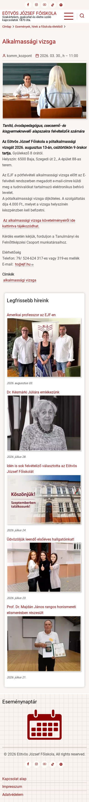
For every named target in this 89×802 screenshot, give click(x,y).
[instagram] (36, 4)
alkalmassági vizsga (19, 280)
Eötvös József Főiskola (29, 13)
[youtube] (44, 4)
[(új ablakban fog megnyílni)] (52, 4)
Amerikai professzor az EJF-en (31, 315)
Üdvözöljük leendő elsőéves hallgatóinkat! (40, 539)
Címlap (6, 26)
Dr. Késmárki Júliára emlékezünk (33, 392)
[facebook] (28, 4)
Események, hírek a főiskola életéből (39, 26)
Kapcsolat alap (14, 779)
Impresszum (12, 786)
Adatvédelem (12, 794)
